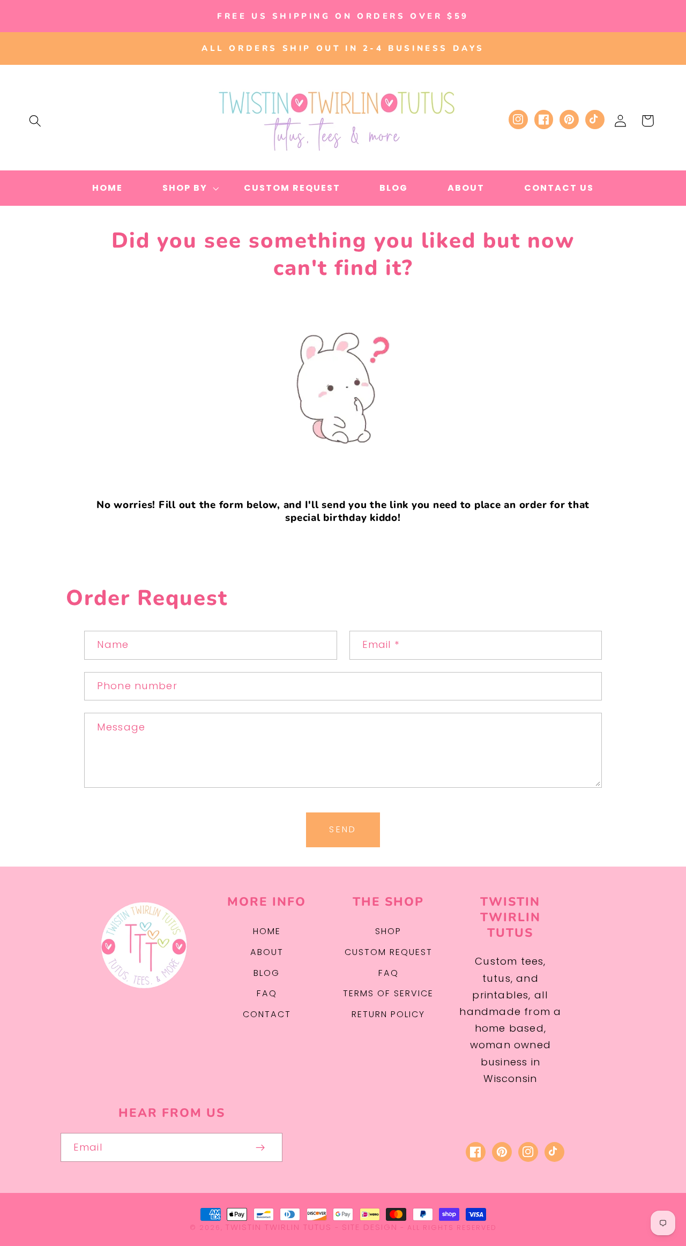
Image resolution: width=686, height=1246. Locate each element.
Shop (388, 931)
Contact (267, 1014)
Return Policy (388, 1014)
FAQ (267, 993)
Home (267, 931)
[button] (35, 121)
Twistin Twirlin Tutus (279, 1227)
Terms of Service (388, 993)
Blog (266, 973)
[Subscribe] (260, 1147)
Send (343, 829)
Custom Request (389, 952)
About (267, 952)
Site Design (370, 1227)
